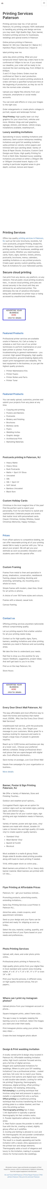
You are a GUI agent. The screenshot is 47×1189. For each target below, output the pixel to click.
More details (8, 772)
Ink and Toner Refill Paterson (13, 1175)
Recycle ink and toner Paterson (29, 1177)
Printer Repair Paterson (31, 1175)
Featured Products (13, 333)
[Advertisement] (23, 204)
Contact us (9, 618)
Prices (6, 535)
